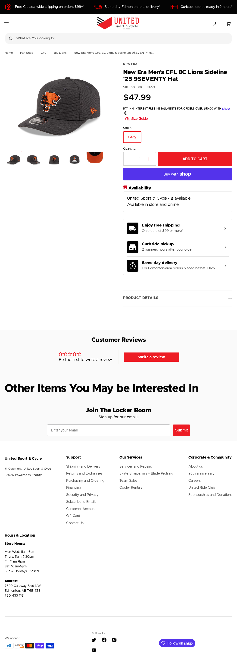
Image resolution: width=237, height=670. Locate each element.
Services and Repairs (135, 466)
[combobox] (118, 38)
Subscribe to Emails (81, 501)
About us (195, 466)
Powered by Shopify (28, 475)
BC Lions (60, 52)
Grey (134, 139)
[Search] (11, 38)
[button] (6, 23)
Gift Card (73, 516)
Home (9, 52)
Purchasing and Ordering (85, 480)
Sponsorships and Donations (210, 495)
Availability (139, 188)
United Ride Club (201, 487)
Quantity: (129, 148)
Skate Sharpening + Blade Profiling (146, 473)
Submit (181, 430)
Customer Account (81, 509)
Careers (194, 480)
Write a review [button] (151, 357)
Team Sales (128, 480)
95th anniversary (201, 473)
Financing (73, 487)
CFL (44, 52)
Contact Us (75, 523)
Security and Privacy (82, 495)
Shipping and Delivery (83, 466)
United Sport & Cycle (37, 468)
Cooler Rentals (130, 487)
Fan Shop (26, 52)
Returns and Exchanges (84, 473)
